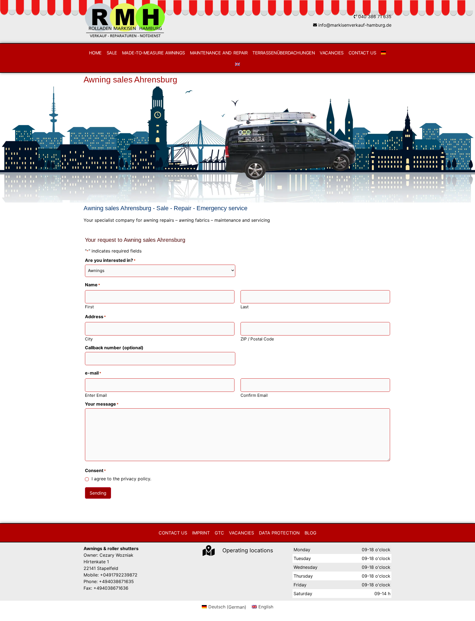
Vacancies (332, 53)
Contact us (362, 53)
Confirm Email (254, 395)
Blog (310, 533)
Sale (112, 53)
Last (244, 306)
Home (95, 53)
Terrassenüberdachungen (283, 53)
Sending (98, 493)
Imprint (201, 533)
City (89, 338)
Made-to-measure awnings (153, 53)
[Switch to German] (383, 52)
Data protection (279, 533)
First (89, 306)
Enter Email (96, 395)
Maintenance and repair (218, 53)
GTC (219, 533)
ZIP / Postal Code (257, 338)
